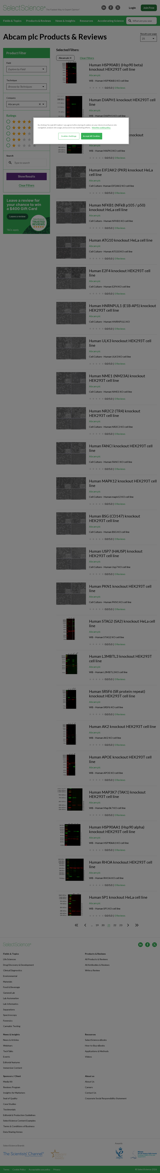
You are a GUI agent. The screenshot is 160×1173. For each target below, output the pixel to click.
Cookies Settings (69, 136)
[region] (81, 130)
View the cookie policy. (101, 128)
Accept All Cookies (91, 136)
